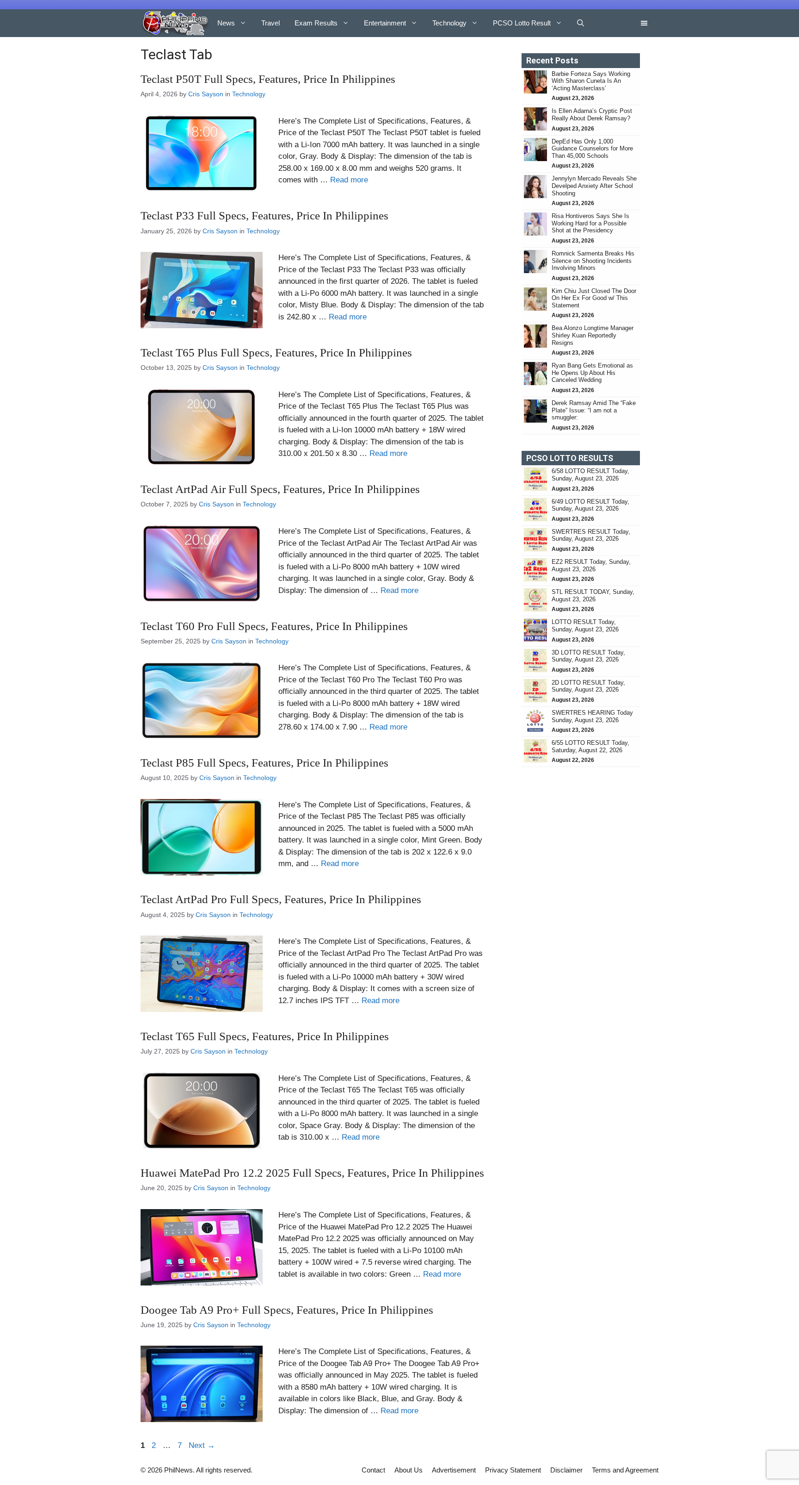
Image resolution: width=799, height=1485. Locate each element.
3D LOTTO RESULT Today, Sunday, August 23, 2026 (588, 656)
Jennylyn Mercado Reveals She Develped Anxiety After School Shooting (594, 185)
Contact (373, 1470)
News (226, 23)
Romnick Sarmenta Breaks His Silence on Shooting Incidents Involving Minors (593, 260)
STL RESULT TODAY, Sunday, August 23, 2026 (593, 595)
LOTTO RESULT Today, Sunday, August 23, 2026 (585, 625)
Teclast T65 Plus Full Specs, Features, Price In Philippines (276, 352)
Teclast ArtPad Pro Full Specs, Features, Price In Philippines (281, 899)
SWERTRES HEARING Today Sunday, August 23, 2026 (592, 716)
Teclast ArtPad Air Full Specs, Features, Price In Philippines (280, 489)
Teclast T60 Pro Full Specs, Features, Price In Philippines (274, 626)
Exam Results (316, 23)
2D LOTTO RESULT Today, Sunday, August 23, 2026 (588, 686)
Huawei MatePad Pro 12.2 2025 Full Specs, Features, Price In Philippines (312, 1173)
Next (202, 1445)
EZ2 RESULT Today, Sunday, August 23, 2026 (591, 565)
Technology (449, 23)
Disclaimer (566, 1470)
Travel (270, 23)
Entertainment (385, 23)
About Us (408, 1470)
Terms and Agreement (625, 1470)
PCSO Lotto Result (522, 23)
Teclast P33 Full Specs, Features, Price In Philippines (264, 215)
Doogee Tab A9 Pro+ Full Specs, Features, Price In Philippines (287, 1310)
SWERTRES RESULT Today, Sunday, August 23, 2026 (591, 535)
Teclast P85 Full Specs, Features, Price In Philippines (264, 762)
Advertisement (454, 1470)
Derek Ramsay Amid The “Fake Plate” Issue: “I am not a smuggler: (594, 410)
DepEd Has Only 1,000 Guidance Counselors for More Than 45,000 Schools (592, 148)
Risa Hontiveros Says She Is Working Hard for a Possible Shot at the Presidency (590, 223)
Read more (349, 179)
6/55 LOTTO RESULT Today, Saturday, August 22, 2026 (590, 746)
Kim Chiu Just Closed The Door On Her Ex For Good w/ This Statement (594, 298)
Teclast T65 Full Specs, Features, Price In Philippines (265, 1036)
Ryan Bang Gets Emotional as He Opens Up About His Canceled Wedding (592, 372)
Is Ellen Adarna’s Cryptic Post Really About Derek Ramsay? (592, 114)
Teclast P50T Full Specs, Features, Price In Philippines (268, 79)
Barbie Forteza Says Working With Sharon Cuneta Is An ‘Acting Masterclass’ (591, 81)
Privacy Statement (513, 1470)
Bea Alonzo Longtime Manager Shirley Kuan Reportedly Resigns (592, 335)
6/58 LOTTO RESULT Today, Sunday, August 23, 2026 (590, 475)
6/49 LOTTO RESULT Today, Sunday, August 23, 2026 (590, 505)
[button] (580, 23)
